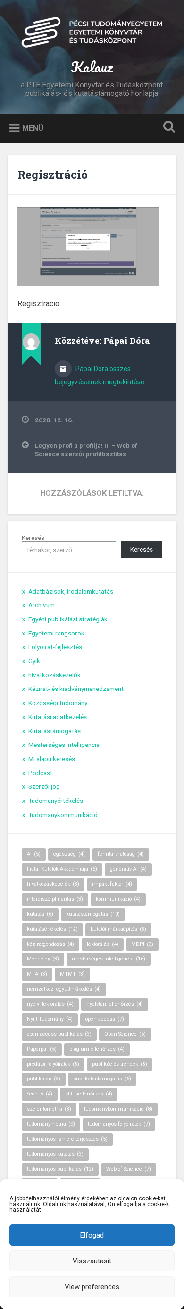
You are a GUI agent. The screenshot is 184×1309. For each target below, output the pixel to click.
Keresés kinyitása (167, 128)
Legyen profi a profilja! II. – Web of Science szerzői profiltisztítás (86, 450)
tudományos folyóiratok (119, 1124)
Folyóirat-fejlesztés (55, 647)
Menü (32, 128)
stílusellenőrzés (88, 1094)
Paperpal (42, 1049)
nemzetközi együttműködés (64, 989)
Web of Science (128, 1169)
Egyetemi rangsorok (56, 633)
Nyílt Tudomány (50, 1019)
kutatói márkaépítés (118, 929)
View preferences (92, 1287)
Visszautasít (92, 1261)
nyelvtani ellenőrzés (114, 1004)
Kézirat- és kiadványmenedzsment (76, 688)
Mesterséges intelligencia (64, 744)
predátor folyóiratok (53, 1064)
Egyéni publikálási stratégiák (68, 619)
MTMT (72, 974)
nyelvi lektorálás (50, 1004)
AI (34, 854)
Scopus (39, 1094)
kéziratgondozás (50, 944)
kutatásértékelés (52, 929)
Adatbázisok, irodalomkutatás (70, 591)
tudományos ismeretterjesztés (67, 1139)
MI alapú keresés (51, 758)
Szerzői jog (44, 786)
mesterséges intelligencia (108, 959)
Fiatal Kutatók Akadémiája (62, 869)
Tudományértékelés (55, 800)
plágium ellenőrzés (97, 1049)
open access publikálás (59, 1034)
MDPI (142, 944)
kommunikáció (118, 899)
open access (104, 1019)
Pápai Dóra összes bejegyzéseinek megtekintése (99, 375)
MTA (37, 974)
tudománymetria (51, 1124)
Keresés (33, 537)
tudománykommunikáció (118, 1109)
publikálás (43, 1079)
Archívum (41, 605)
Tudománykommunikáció (63, 814)
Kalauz (92, 67)
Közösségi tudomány (57, 702)
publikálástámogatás (102, 1079)
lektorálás (102, 944)
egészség (69, 854)
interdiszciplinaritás (55, 899)
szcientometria (49, 1109)
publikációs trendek (119, 1064)
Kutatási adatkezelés (57, 717)
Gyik (34, 661)
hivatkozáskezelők (54, 675)
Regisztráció (52, 174)
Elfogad (92, 1235)
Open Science (125, 1034)
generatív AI (128, 869)
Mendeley (43, 959)
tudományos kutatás (55, 1154)
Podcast (40, 773)
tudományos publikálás (60, 1169)
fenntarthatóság (121, 854)
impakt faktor (112, 884)
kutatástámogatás (93, 914)
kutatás (40, 914)
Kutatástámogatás (54, 731)
